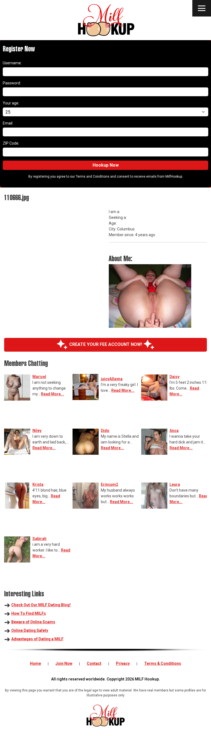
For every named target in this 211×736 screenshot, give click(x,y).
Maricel (39, 376)
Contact (94, 663)
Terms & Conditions (162, 663)
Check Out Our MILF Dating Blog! (41, 605)
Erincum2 (109, 484)
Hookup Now (106, 165)
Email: (8, 123)
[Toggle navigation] (202, 8)
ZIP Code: (11, 143)
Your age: (11, 103)
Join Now (63, 663)
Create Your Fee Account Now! (105, 344)
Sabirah (39, 538)
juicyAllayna (112, 379)
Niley (36, 430)
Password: (12, 83)
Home (35, 663)
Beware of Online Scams (33, 622)
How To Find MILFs (28, 613)
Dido (105, 430)
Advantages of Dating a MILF (37, 639)
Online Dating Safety (29, 630)
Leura (175, 484)
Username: (12, 63)
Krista (37, 484)
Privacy (123, 663)
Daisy (174, 376)
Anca (174, 430)
